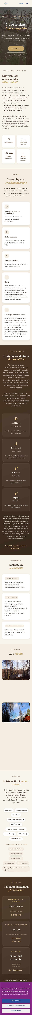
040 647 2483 (16, 941)
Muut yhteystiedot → (16, 970)
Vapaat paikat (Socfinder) (16, 55)
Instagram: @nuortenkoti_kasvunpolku (16, 980)
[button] (29, 984)
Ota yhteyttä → (16, 48)
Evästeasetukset (16, 1011)
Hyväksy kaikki (16, 1001)
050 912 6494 (16, 938)
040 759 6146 (16, 915)
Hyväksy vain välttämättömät (16, 1006)
